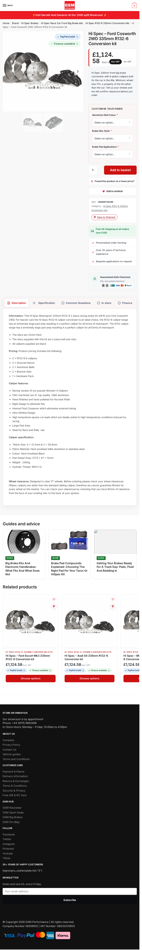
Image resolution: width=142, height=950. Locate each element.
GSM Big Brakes (13, 817)
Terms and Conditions (16, 759)
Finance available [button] (40, 670)
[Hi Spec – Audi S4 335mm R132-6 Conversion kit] (89, 622)
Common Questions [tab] (78, 303)
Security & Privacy (14, 790)
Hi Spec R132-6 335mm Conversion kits (107, 23)
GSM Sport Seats (13, 812)
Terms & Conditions (15, 785)
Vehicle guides (12, 754)
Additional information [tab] (44, 303)
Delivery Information (15, 776)
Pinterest (8, 848)
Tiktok (6, 858)
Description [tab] (19, 303)
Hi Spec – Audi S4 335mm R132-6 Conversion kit (86, 657)
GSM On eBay (11, 822)
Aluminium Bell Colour (105, 115)
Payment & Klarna (13, 771)
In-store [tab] (106, 303)
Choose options (31, 678)
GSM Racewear (12, 807)
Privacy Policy (11, 744)
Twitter (7, 839)
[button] (67, 37)
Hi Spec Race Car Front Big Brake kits (62, 23)
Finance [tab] (127, 303)
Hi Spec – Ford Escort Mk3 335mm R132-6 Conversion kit (28, 657)
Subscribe (69, 900)
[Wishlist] (54, 599)
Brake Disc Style (101, 130)
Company (8, 740)
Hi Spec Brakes (29, 23)
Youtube (8, 853)
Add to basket (120, 170)
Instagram (9, 844)
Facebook (9, 834)
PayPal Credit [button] (16, 670)
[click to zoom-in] (43, 71)
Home (6, 23)
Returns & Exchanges (16, 781)
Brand (15, 23)
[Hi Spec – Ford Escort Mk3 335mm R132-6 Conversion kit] (31, 622)
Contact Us (9, 749)
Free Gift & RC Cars (14, 795)
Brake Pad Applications (105, 146)
